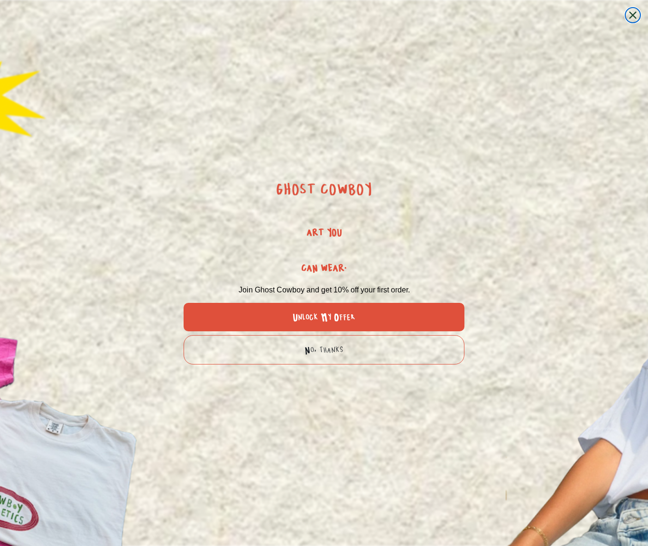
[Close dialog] (632, 15)
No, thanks (324, 350)
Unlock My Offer (324, 317)
